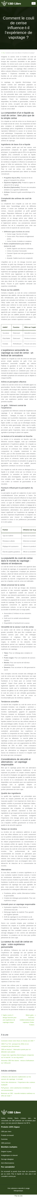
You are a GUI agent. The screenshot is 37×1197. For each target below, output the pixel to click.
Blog (4, 52)
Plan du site (18, 1196)
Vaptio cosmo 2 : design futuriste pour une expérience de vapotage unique (9, 1018)
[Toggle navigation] (34, 3)
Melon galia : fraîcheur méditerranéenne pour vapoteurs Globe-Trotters (27, 1020)
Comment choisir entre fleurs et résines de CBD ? (18, 1041)
